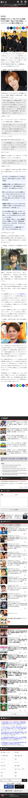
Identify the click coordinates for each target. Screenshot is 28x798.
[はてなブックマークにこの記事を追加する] (14, 28)
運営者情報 (9, 790)
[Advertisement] (14, 11)
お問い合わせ (19, 790)
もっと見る (14, 714)
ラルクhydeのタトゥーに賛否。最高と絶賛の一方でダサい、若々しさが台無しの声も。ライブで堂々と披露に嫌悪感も (14, 728)
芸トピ (4, 2)
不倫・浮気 (3, 765)
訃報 (2, 775)
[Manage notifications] (2, 795)
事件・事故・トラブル (5, 752)
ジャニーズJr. (12, 458)
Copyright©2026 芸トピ (14, 795)
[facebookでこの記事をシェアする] (8, 28)
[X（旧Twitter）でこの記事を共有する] (11, 28)
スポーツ (2, 762)
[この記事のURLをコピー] (23, 28)
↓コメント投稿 (24, 478)
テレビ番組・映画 (4, 755)
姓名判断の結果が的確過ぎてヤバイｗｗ (17, 620)
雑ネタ (2, 772)
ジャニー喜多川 (19, 458)
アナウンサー (3, 769)
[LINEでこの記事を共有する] (20, 28)
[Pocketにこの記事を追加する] (17, 28)
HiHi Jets (5, 458)
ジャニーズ (3, 16)
